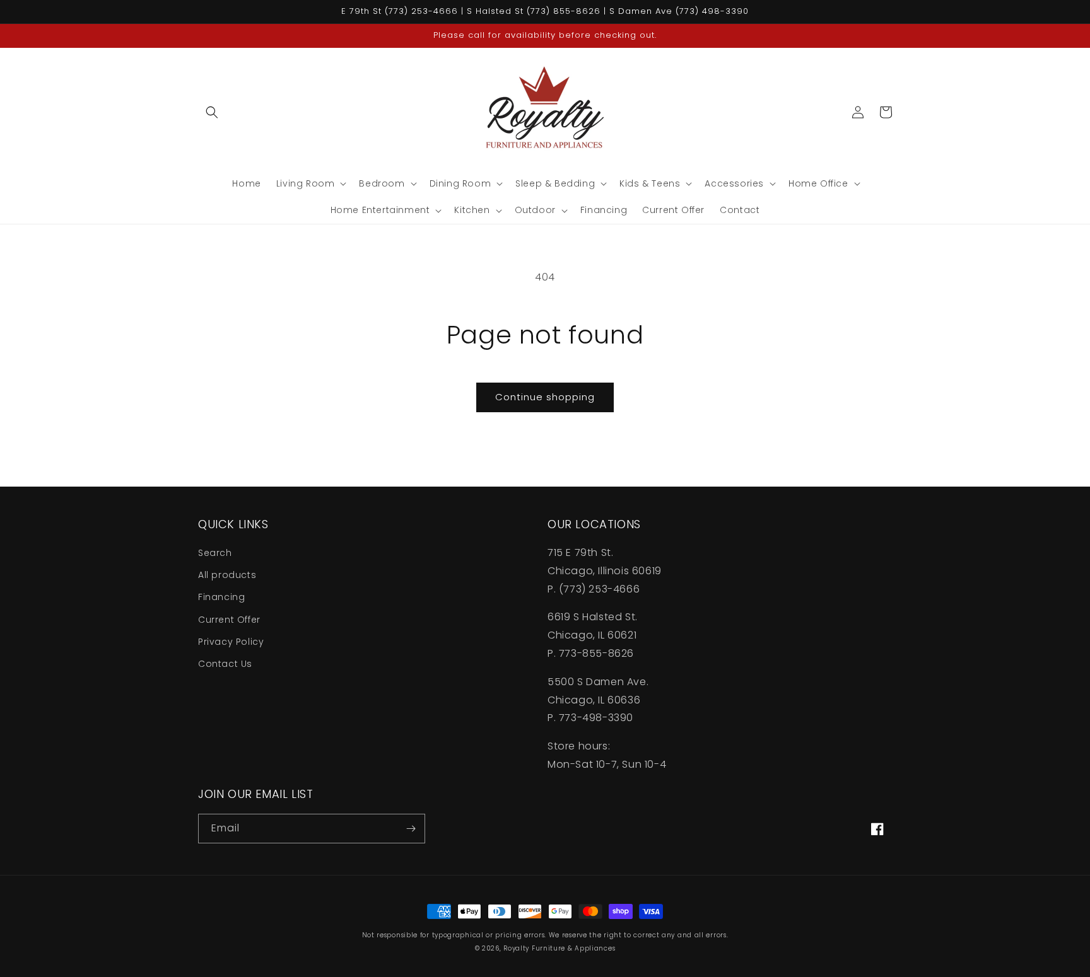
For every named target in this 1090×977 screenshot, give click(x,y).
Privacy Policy (231, 641)
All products (227, 575)
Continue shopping (545, 396)
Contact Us (225, 663)
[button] (212, 112)
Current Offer (229, 619)
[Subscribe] (411, 828)
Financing (221, 597)
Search (215, 552)
